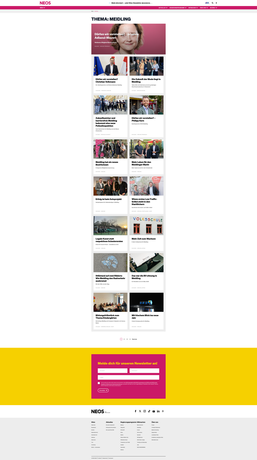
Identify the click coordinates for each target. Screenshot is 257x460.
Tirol (92, 442)
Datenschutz (105, 458)
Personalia (107, 46)
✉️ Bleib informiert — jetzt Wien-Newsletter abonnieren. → (130, 3)
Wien (41, 7)
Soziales (122, 444)
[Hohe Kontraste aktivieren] (216, 3)
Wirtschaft (122, 429)
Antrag (143, 248)
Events (138, 429)
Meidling (102, 46)
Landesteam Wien (155, 434)
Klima (122, 432)
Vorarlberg (93, 444)
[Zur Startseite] (48, 3)
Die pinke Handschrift (110, 424)
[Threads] (163, 411)
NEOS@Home (139, 437)
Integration (123, 427)
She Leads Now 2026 (110, 429)
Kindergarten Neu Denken (111, 427)
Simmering (103, 326)
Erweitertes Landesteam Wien (157, 437)
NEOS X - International (95, 447)
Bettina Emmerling (155, 429)
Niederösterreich (94, 432)
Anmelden (102, 390)
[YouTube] (153, 411)
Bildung (143, 90)
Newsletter (139, 427)
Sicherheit (107, 134)
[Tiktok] (149, 411)
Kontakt (99, 458)
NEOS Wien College (141, 439)
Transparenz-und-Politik (125, 442)
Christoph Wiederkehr (156, 427)
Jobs (138, 444)
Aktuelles (162, 7)
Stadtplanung (145, 211)
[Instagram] (144, 411)
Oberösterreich (94, 434)
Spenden (139, 434)
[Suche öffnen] (212, 3)
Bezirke (212, 7)
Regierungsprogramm (177, 7)
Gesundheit (123, 447)
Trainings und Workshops (142, 442)
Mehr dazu (93, 24)
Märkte (122, 434)
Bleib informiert (140, 424)
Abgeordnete (154, 432)
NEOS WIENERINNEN (141, 447)
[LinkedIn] (158, 411)
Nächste (134, 339)
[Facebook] (135, 411)
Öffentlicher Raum (124, 439)
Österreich (93, 424)
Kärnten (92, 429)
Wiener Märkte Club (124, 437)
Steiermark (93, 439)
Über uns (203, 7)
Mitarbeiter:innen (155, 439)
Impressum (111, 458)
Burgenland (93, 427)
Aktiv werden (139, 432)
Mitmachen (192, 7)
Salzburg (93, 437)
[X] (140, 411)
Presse (153, 424)
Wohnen (122, 449)
